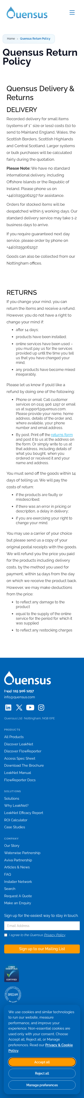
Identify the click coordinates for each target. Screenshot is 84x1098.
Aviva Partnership (18, 860)
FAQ (7, 874)
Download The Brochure (24, 765)
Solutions (11, 798)
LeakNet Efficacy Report (23, 813)
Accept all (42, 1062)
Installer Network (18, 882)
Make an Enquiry (17, 903)
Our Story (11, 846)
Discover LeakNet (18, 744)
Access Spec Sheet (19, 758)
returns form (62, 435)
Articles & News (17, 867)
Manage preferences (42, 1085)
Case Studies (14, 827)
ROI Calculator (15, 820)
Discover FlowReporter (22, 751)
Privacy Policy (54, 935)
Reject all (42, 1073)
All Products (14, 737)
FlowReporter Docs (19, 780)
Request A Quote (18, 896)
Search (9, 889)
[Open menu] (72, 12)
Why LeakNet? (16, 805)
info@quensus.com (19, 697)
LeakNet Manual (17, 773)
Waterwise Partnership (22, 853)
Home (11, 38)
